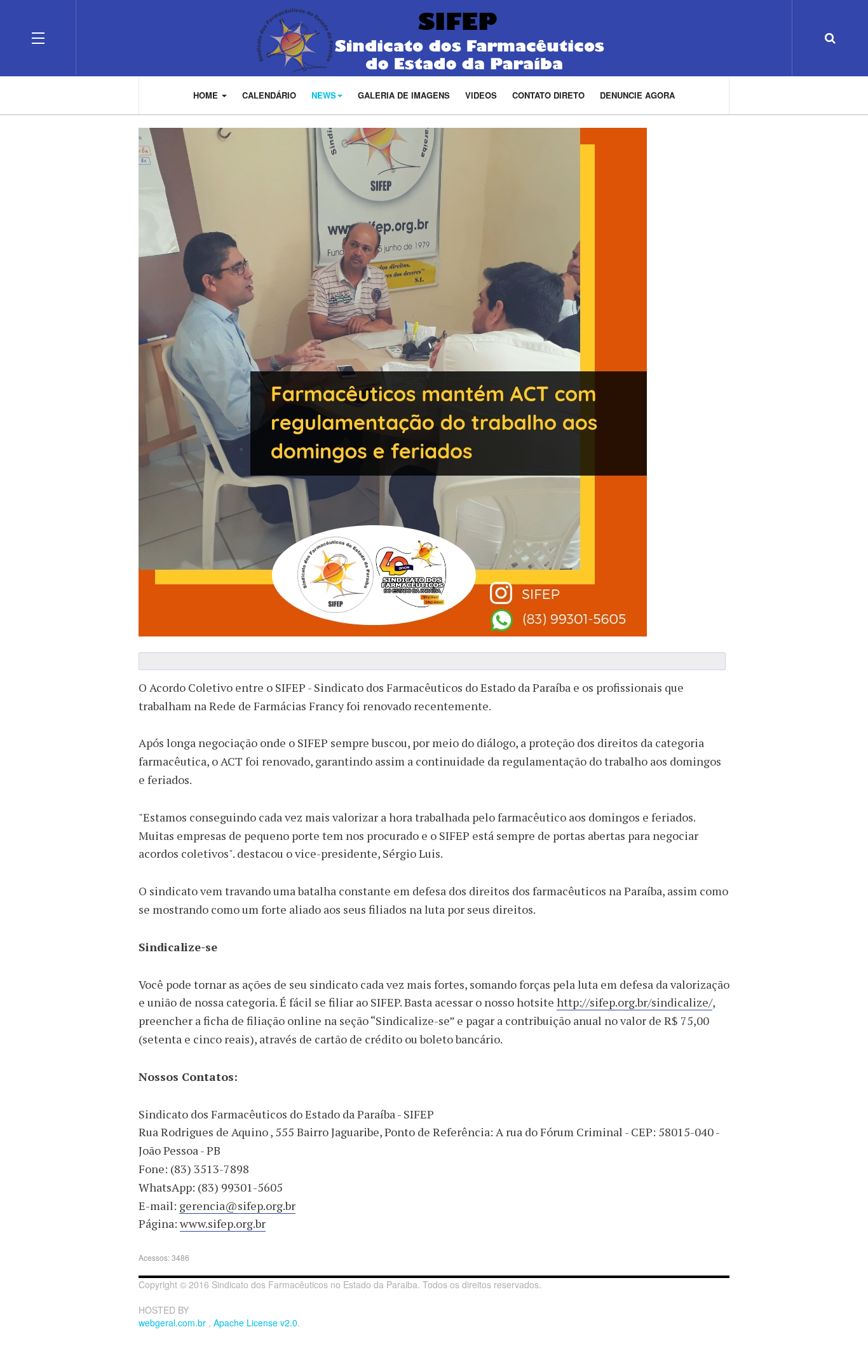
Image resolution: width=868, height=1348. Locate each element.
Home (206, 95)
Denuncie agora (637, 95)
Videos (481, 95)
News (323, 95)
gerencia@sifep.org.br (237, 1205)
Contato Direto (548, 95)
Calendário (269, 95)
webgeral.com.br (173, 1322)
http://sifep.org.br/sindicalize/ (634, 1002)
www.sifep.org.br (223, 1223)
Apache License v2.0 (255, 1322)
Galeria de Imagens (404, 95)
